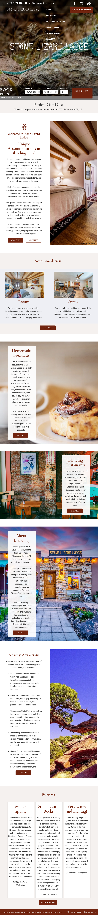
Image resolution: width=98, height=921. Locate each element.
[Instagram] (83, 3)
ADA (45, 918)
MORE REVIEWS (48, 902)
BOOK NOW (82, 91)
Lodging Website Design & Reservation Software (42, 912)
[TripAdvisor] (90, 3)
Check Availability (81, 10)
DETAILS (48, 328)
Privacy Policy (20, 918)
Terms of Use (35, 918)
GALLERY (33, 240)
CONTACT (20, 435)
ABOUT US (16, 240)
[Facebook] (76, 3)
